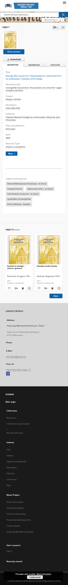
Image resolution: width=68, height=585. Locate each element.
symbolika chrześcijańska (19, 199)
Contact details (13, 525)
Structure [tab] (55, 65)
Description (11, 467)
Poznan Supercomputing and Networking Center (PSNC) (34, 580)
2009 (8, 138)
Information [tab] (34, 65)
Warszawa (10, 129)
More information (44, 574)
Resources (11, 417)
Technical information (16, 514)
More (56, 296)
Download (15, 59)
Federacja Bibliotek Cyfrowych (19, 531)
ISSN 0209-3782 (13, 108)
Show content (13, 51)
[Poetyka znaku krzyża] (49, 249)
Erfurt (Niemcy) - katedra (18, 204)
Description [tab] (12, 65)
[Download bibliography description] (15, 288)
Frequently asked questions (18, 520)
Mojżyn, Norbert (13, 99)
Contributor (11, 479)
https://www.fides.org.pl (17, 369)
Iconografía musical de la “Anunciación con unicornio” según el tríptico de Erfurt (34, 89)
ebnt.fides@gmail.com (16, 356)
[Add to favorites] (63, 27)
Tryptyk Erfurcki (14, 189)
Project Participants (15, 508)
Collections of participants (18, 423)
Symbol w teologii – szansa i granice (16, 267)
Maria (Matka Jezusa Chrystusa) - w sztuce (26, 183)
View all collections (14, 432)
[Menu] (64, 2)
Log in (9, 551)
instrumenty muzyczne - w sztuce (23, 194)
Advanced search (50, 20)
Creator (9, 455)
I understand (34, 577)
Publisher (10, 473)
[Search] (63, 14)
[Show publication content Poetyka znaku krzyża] (52, 288)
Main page (10, 401)
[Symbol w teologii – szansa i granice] (19, 249)
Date (8, 485)
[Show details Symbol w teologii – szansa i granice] (29, 288)
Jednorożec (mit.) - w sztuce (40, 189)
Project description (14, 502)
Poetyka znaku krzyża (47, 266)
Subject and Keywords (16, 461)
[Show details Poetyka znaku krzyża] (58, 288)
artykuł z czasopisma (15, 147)
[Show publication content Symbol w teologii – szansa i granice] (22, 288)
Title (8, 449)
